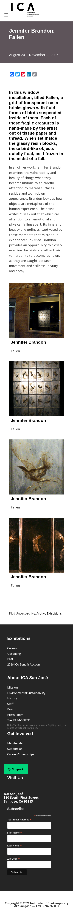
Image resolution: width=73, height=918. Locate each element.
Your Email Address (19, 819)
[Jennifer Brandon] (36, 310)
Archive (30, 613)
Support (17, 769)
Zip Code (13, 858)
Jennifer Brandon (28, 342)
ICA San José (13, 794)
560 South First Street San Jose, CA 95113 (21, 799)
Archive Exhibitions (49, 613)
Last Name (14, 845)
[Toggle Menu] (21, 10)
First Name (14, 832)
